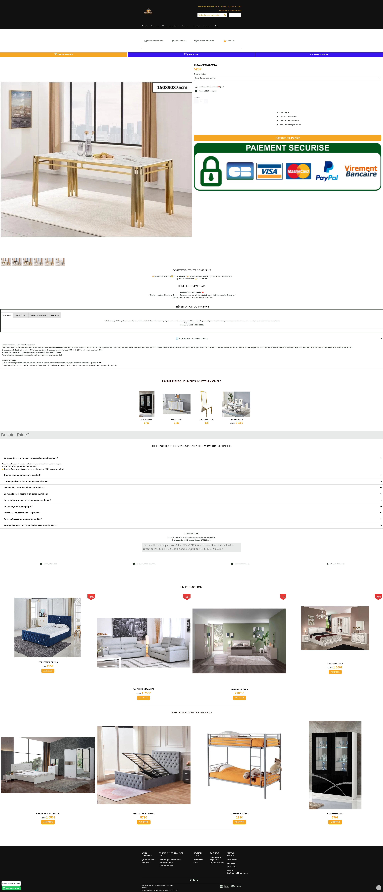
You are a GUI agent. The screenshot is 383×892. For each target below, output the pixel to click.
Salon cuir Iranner (143, 689)
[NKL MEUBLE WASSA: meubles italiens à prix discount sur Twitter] (191, 880)
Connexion (223, 10)
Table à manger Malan (206, 65)
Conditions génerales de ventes (170, 860)
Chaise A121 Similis (206, 420)
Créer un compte (235, 10)
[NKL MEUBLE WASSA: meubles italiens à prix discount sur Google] (197, 880)
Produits (145, 26)
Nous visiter (146, 863)
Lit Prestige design (48, 662)
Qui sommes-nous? (148, 860)
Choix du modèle (200, 74)
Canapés (185, 26)
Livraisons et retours (166, 866)
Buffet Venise (176, 420)
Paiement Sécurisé (217, 863)
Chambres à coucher (169, 26)
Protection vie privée (166, 863)
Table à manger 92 (236, 420)
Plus (216, 26)
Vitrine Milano (146, 420)
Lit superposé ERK (239, 813)
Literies (196, 26)
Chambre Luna (335, 663)
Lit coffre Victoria (143, 813)
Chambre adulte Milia (48, 813)
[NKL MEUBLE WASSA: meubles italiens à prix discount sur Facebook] (194, 880)
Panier (236, 15)
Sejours (207, 26)
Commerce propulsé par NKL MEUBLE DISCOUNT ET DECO (159, 890)
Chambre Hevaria (239, 689)
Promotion (155, 26)
